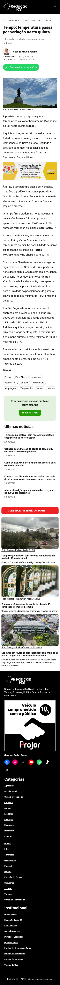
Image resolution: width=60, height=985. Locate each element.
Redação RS (10, 383)
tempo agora (10, 388)
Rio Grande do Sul (13, 20)
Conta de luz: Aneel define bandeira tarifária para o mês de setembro (30, 464)
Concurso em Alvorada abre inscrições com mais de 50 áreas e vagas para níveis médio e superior (29, 477)
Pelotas (8, 377)
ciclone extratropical (41, 227)
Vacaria (40, 388)
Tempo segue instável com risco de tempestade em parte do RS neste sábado (29, 436)
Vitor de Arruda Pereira (25, 51)
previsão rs (36, 377)
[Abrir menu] (55, 7)
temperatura (38, 383)
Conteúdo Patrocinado (14, 900)
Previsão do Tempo (33, 20)
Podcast (8, 866)
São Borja (24, 383)
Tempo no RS (26, 388)
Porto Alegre (21, 377)
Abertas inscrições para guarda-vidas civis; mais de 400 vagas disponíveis (29, 491)
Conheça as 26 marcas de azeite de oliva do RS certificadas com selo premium (28, 450)
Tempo (48, 20)
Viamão (51, 388)
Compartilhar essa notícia (23, 67)
